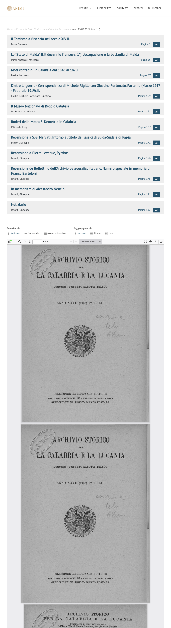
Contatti (123, 8)
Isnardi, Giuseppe (20, 158)
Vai (156, 44)
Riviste (84, 8)
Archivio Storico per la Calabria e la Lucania (47, 29)
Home (10, 29)
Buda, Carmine (19, 44)
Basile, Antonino (20, 75)
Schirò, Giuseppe (20, 142)
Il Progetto (104, 8)
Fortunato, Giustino (40, 96)
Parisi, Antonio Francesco (25, 59)
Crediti (138, 8)
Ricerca (156, 8)
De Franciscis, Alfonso (23, 111)
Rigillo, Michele (19, 96)
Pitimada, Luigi (19, 127)
